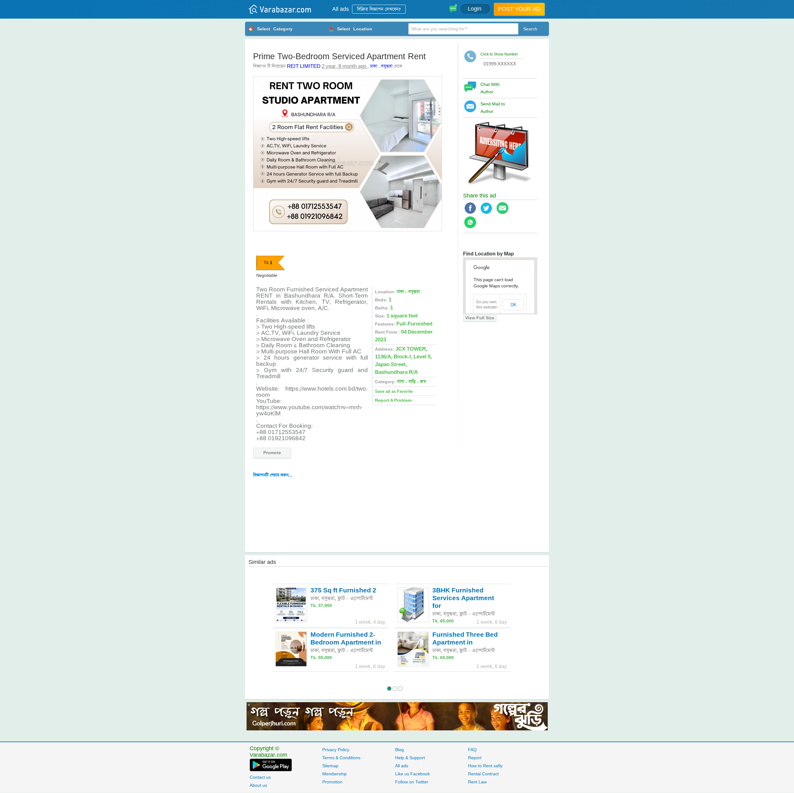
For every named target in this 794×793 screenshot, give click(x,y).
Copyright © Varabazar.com (268, 751)
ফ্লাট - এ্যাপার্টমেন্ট (355, 598)
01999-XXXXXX (500, 63)
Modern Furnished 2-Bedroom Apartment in (345, 638)
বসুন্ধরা (386, 66)
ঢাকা (373, 66)
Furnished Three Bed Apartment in (465, 638)
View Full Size (479, 318)
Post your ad (519, 9)
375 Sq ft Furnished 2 (343, 590)
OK (513, 304)
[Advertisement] (350, 516)
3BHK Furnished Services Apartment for (463, 598)
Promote (272, 452)
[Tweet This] (488, 212)
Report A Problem (393, 400)
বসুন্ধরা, (328, 598)
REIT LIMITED (303, 66)
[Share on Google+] (505, 212)
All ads (340, 9)
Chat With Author (490, 88)
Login (475, 9)
